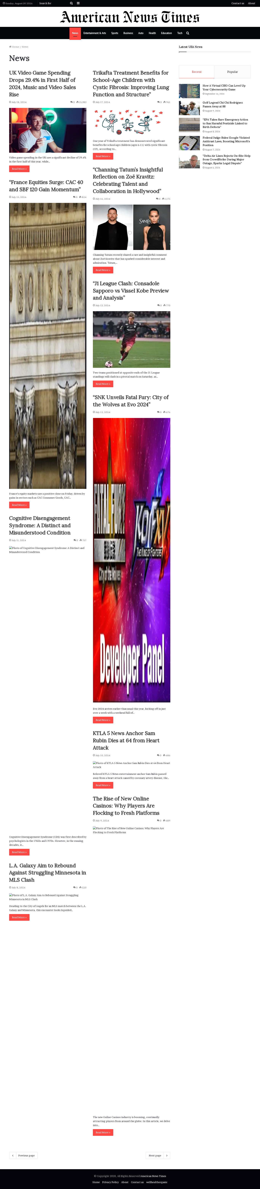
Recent (197, 72)
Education (166, 33)
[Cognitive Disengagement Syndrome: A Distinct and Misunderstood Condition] (47, 689)
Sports (114, 33)
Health (152, 33)
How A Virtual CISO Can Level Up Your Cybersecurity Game (224, 87)
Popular (232, 72)
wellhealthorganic (156, 1182)
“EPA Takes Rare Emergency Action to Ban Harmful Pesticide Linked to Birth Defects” (225, 123)
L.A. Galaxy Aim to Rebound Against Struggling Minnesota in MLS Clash (47, 872)
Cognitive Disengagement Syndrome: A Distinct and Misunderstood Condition (40, 525)
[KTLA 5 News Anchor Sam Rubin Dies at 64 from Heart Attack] (131, 765)
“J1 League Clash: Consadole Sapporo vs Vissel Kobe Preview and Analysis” (131, 290)
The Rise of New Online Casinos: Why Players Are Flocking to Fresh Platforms (126, 805)
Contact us (237, 3)
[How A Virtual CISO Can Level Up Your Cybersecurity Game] (189, 91)
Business (128, 33)
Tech (179, 33)
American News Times (153, 1176)
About (251, 3)
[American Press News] (130, 17)
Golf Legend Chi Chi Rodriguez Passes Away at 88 (223, 104)
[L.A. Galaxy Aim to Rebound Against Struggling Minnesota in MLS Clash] (47, 897)
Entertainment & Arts (95, 33)
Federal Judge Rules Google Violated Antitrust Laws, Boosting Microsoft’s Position (226, 141)
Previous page (26, 1155)
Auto (141, 33)
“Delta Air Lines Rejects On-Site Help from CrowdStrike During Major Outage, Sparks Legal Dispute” (226, 159)
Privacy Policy (110, 1182)
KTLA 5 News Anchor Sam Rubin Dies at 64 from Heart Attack (126, 740)
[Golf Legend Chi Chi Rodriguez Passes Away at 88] (189, 108)
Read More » (19, 168)
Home (15, 46)
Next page (155, 1155)
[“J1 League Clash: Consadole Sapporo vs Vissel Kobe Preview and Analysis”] (131, 339)
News (75, 33)
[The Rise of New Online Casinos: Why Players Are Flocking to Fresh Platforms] (131, 969)
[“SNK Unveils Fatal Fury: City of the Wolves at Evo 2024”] (131, 561)
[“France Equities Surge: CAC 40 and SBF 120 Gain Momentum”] (47, 346)
